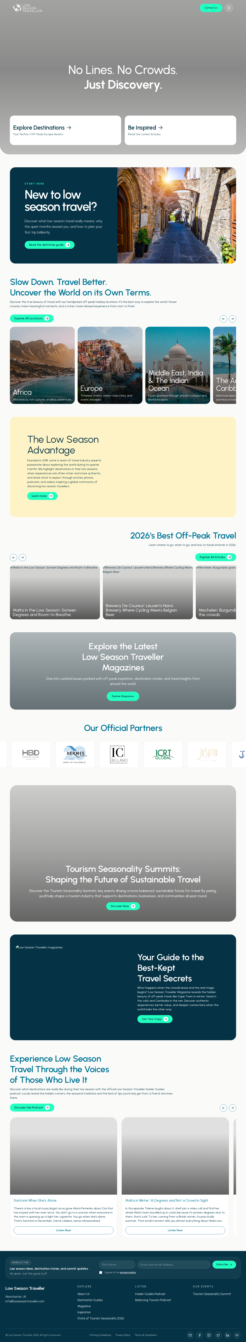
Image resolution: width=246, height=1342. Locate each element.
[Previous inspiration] (13, 557)
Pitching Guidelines (100, 1335)
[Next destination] (232, 318)
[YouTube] (237, 1335)
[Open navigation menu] (229, 8)
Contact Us (211, 7)
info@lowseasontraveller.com (24, 1301)
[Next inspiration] (22, 557)
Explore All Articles (212, 557)
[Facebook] (199, 1335)
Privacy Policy (123, 1335)
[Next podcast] (232, 1108)
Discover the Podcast (28, 1107)
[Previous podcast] (223, 1108)
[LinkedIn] (227, 1335)
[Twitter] (218, 1335)
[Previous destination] (223, 318)
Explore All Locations (28, 318)
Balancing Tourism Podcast (153, 1300)
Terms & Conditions (146, 1335)
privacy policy (128, 1272)
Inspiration (84, 1312)
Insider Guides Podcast (150, 1294)
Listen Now (63, 1230)
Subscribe (222, 1264)
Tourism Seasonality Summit (212, 1294)
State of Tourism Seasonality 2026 (100, 1318)
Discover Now (120, 906)
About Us (83, 1294)
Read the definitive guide (46, 244)
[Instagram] (209, 1335)
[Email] (190, 1335)
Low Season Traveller (25, 1288)
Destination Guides (90, 1300)
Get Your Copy (152, 1019)
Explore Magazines (123, 696)
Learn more (39, 496)
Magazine (84, 1306)
